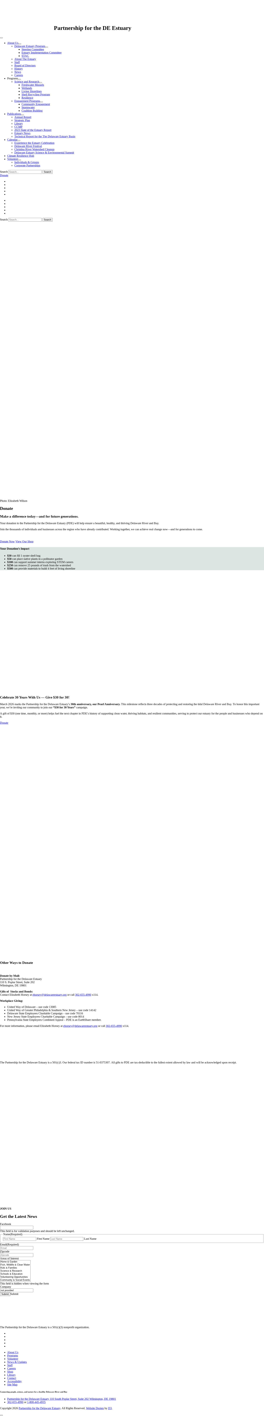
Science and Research (26, 81)
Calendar (12, 139)
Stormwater (28, 107)
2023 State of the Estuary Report (32, 129)
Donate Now (7, 541)
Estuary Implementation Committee (42, 52)
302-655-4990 (83, 994)
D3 (110, 1408)
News (17, 71)
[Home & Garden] (15, 1261)
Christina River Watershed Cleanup (34, 149)
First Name (43, 1238)
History (18, 68)
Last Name (90, 1238)
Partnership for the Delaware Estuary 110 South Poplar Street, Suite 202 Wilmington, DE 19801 (61, 1398)
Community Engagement (36, 104)
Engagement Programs (27, 100)
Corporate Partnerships (27, 165)
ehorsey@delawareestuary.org (50, 994)
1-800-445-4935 (36, 1402)
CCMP (18, 126)
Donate (4, 175)
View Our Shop (24, 541)
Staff (17, 62)
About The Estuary (25, 59)
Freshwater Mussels (33, 84)
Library (18, 123)
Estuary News (22, 133)
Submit (5, 1294)
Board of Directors (25, 65)
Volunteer (12, 159)
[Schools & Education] (15, 1274)
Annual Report (22, 117)
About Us (12, 42)
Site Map (12, 1384)
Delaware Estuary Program (29, 46)
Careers (18, 75)
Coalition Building (32, 110)
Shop (10, 1371)
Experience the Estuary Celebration (34, 142)
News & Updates (17, 1362)
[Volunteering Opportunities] (15, 1277)
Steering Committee (33, 49)
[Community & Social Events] (15, 1280)
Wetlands (27, 88)
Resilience (27, 97)
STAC (25, 55)
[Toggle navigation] (1, 37)
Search (4, 171)
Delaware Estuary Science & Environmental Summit (44, 152)
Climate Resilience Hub (20, 155)
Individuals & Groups (26, 162)
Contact (11, 1378)
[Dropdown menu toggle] (19, 43)
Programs (12, 1355)
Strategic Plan (22, 120)
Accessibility (14, 1381)
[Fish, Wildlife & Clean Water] (15, 1264)
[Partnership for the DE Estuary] (27, 28)
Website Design (95, 1408)
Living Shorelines (32, 91)
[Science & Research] (15, 1271)
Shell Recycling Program (36, 94)
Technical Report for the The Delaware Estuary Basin (44, 136)
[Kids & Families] (15, 1267)
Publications (14, 113)
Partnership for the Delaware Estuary (39, 1408)
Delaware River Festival (28, 146)
